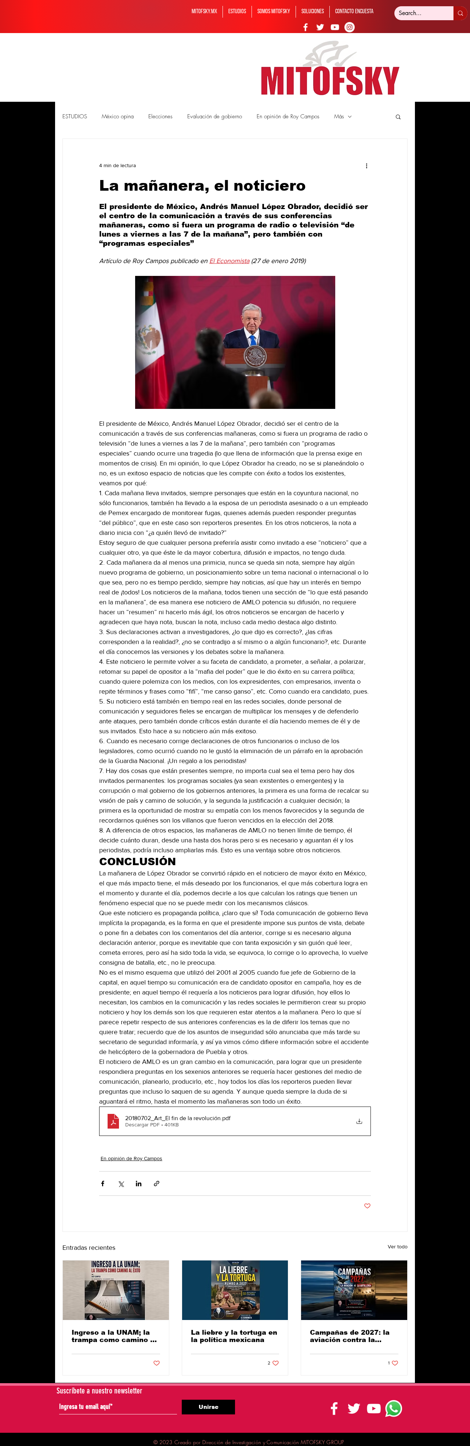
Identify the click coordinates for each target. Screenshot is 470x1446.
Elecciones (160, 116)
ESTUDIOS (74, 116)
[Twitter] (320, 27)
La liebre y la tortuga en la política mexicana (234, 1336)
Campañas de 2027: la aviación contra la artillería (350, 1336)
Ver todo (398, 1246)
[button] (398, 116)
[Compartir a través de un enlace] (156, 1183)
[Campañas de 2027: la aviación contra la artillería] (354, 1290)
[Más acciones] (366, 165)
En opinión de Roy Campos (288, 116)
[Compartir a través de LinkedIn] (138, 1183)
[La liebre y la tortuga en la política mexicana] (235, 1290)
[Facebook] (305, 27)
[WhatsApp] (393, 1408)
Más (339, 116)
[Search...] (460, 13)
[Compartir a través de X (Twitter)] (120, 1183)
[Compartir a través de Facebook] (102, 1183)
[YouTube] (335, 27)
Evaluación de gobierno (214, 116)
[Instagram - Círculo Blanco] (349, 27)
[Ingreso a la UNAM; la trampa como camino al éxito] (116, 1290)
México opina (118, 116)
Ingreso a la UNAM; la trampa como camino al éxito (114, 1336)
